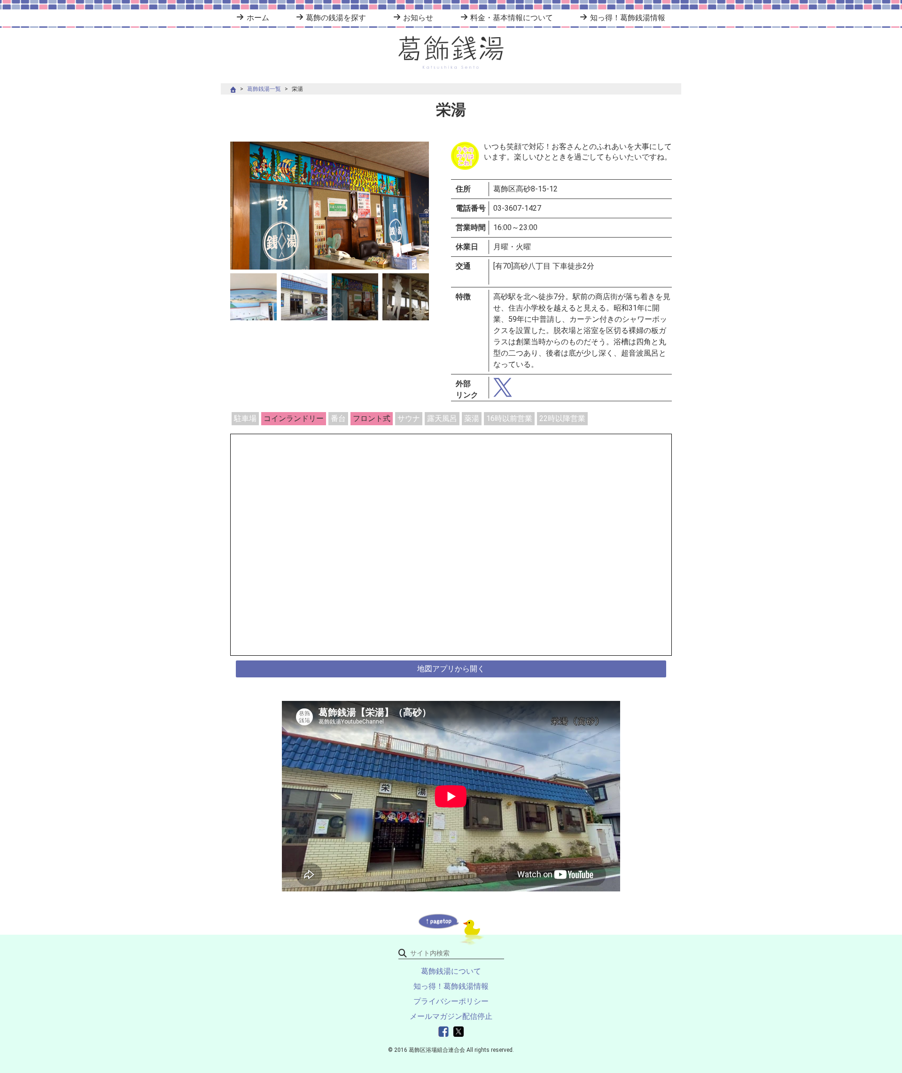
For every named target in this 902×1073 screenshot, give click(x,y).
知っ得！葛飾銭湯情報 (627, 17)
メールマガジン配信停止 (451, 1016)
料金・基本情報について (511, 17)
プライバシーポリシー (451, 1001)
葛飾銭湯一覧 (264, 89)
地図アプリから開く (451, 668)
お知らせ (418, 17)
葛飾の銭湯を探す (336, 17)
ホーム (258, 17)
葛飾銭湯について (451, 971)
